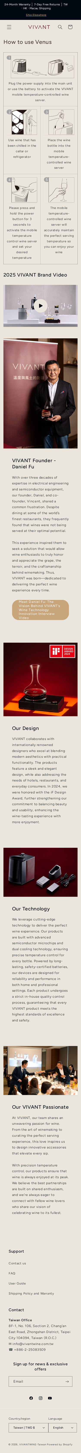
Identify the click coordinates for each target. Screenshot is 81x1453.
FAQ (12, 1273)
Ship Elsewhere (36, 14)
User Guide (17, 1283)
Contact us (17, 1263)
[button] (9, 27)
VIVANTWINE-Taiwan (32, 1444)
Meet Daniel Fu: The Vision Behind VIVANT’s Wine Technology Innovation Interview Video (39, 610)
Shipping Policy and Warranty (31, 1293)
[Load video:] (40, 306)
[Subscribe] (67, 1381)
